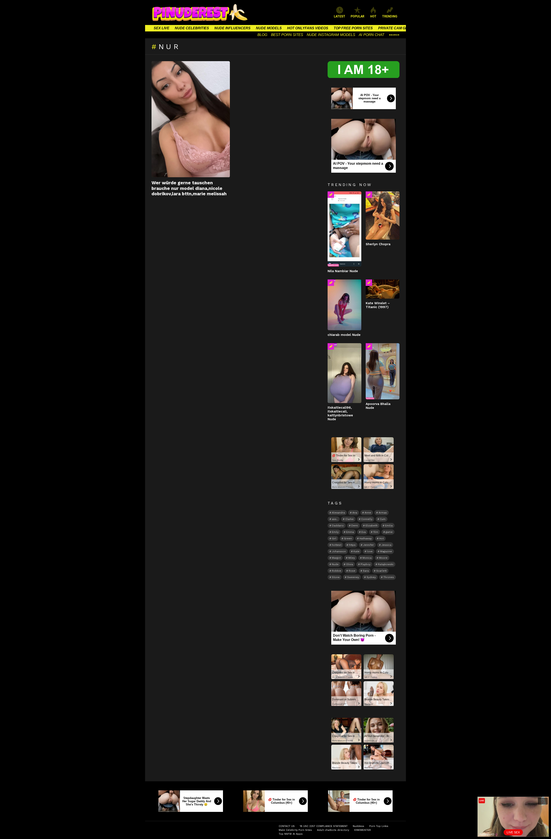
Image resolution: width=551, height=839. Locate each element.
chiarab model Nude (344, 335)
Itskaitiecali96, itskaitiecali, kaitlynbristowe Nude (340, 413)
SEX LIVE (161, 28)
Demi (354, 525)
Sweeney (353, 577)
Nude (335, 564)
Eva (363, 531)
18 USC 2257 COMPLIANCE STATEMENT (324, 826)
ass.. (335, 519)
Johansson (339, 551)
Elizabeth (371, 525)
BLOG (262, 35)
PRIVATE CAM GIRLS (395, 28)
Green (348, 538)
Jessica (386, 544)
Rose (352, 570)
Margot (336, 557)
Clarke (349, 519)
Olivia (349, 564)
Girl (334, 538)
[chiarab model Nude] (344, 304)
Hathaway (365, 538)
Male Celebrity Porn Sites (295, 829)
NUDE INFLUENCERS (232, 28)
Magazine (386, 551)
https (352, 544)
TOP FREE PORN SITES (353, 28)
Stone (336, 577)
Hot (381, 538)
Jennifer (368, 544)
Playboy (365, 564)
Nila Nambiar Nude (343, 271)
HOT (373, 16)
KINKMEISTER (362, 829)
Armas (383, 512)
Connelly (366, 519)
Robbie (336, 570)
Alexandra (338, 512)
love (370, 551)
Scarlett (381, 570)
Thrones (388, 577)
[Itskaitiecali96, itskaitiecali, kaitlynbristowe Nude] (344, 373)
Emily (335, 531)
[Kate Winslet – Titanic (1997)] (382, 288)
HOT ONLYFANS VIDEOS (307, 28)
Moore (383, 557)
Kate (356, 551)
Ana (354, 512)
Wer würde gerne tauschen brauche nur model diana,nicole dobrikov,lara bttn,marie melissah (189, 188)
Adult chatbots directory (333, 829)
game (389, 531)
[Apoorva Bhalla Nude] (382, 371)
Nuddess (358, 826)
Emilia (389, 525)
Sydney (371, 577)
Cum (382, 519)
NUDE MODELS (269, 28)
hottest (336, 544)
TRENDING (389, 16)
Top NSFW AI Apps (291, 833)
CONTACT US (287, 826)
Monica (366, 557)
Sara (366, 570)
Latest (339, 16)
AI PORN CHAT (371, 35)
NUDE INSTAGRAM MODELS (331, 35)
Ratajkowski (385, 564)
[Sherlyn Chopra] (382, 215)
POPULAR (357, 16)
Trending (331, 194)
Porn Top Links (378, 826)
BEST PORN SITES (287, 35)
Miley (351, 557)
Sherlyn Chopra (378, 244)
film (375, 531)
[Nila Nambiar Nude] (344, 229)
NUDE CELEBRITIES (192, 28)
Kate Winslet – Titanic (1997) (378, 305)
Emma (350, 531)
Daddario (338, 525)
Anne (368, 512)
